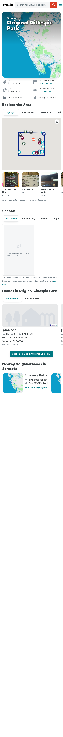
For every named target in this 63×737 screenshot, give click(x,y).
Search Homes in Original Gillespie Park (32, 353)
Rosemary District (37, 375)
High (56, 218)
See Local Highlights (36, 387)
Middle (44, 218)
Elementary (28, 218)
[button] (53, 5)
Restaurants (29, 112)
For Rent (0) (32, 298)
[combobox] (36, 5)
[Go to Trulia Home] (8, 4)
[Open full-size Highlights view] (57, 121)
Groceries (47, 112)
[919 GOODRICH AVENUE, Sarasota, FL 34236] (30, 315)
